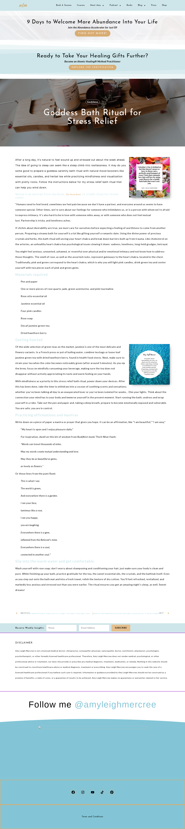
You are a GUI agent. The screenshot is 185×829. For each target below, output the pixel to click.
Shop (164, 5)
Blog (140, 5)
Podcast (114, 5)
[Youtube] (92, 792)
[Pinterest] (111, 792)
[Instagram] (82, 792)
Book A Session (64, 5)
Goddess (92, 101)
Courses (81, 5)
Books (129, 5)
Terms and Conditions (92, 817)
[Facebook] (73, 792)
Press (153, 5)
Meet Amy (95, 5)
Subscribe (121, 628)
